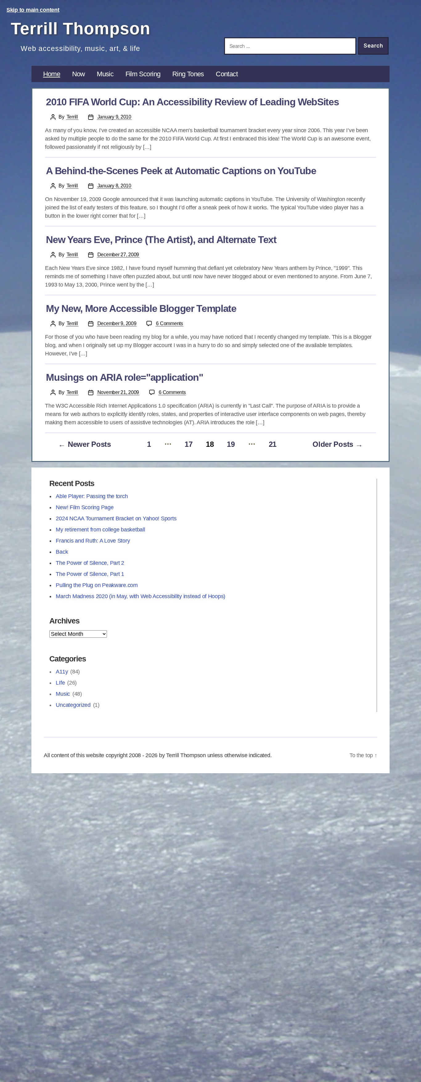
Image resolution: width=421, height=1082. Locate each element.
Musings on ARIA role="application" (124, 377)
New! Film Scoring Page (84, 507)
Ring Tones (188, 74)
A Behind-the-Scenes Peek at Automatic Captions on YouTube (181, 170)
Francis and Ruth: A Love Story (93, 541)
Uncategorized (73, 705)
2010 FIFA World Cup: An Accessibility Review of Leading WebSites (192, 101)
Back (62, 552)
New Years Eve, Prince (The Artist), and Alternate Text (161, 239)
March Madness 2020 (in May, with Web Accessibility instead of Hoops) (140, 596)
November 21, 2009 (118, 392)
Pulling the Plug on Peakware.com (96, 585)
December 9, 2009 (117, 323)
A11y (62, 672)
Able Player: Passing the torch (92, 496)
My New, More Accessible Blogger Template (141, 308)
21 (272, 444)
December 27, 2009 (118, 254)
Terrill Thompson (80, 28)
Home (51, 74)
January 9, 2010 (114, 117)
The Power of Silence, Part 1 (90, 574)
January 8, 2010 (114, 185)
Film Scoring (143, 74)
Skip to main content (32, 10)
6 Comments (170, 323)
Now (78, 74)
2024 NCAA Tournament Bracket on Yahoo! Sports (116, 518)
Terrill (72, 117)
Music (105, 74)
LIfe (60, 683)
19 (231, 444)
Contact (227, 74)
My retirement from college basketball (100, 529)
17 (188, 444)
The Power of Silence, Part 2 (90, 563)
